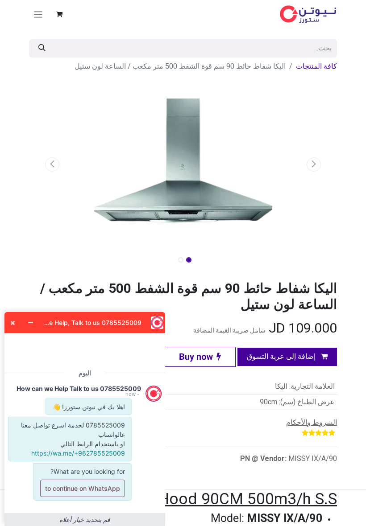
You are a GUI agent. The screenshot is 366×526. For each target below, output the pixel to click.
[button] (314, 164)
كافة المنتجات (316, 66)
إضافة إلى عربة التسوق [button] (282, 356)
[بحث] (42, 48)
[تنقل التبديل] (38, 14)
